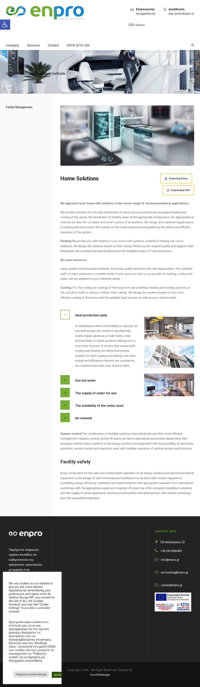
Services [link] (33, 45)
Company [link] (12, 45)
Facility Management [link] (19, 107)
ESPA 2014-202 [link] (78, 45)
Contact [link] (53, 45)
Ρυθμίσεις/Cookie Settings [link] (31, 674)
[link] (5, 25)
